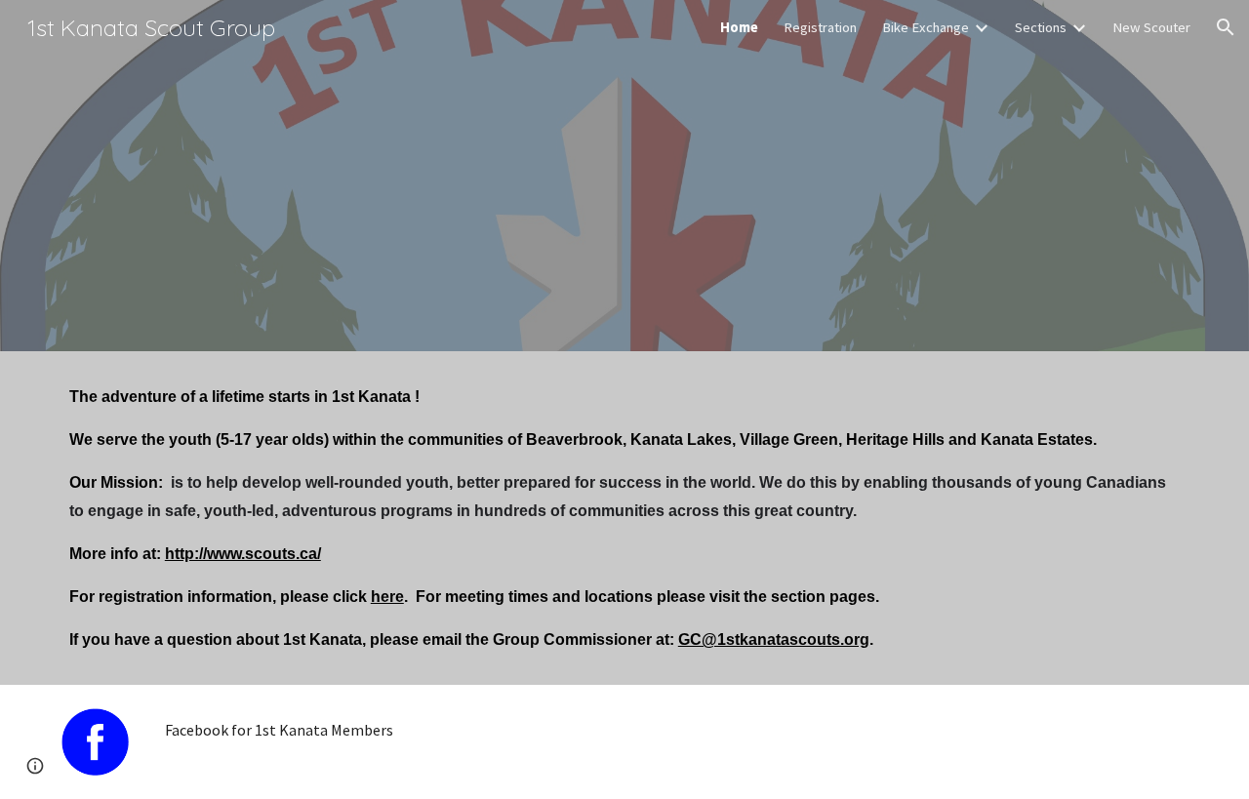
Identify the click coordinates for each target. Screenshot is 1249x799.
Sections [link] (1041, 27)
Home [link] (739, 27)
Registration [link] (820, 27)
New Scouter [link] (1151, 27)
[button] (1225, 27)
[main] (624, 518)
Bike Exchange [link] (925, 27)
